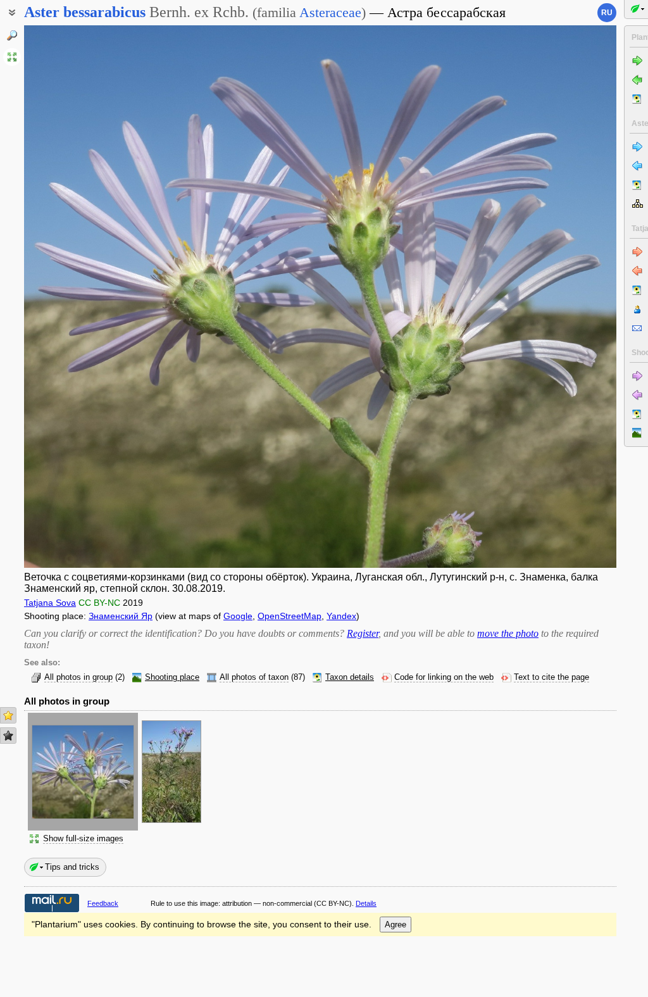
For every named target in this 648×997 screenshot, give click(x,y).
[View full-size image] (12, 57)
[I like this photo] (8, 715)
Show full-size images (83, 838)
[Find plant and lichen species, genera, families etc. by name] (12, 35)
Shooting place (172, 677)
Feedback (102, 903)
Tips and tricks (72, 867)
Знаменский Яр (121, 616)
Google (237, 616)
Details (366, 903)
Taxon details (349, 677)
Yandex (341, 616)
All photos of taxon (254, 677)
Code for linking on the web (444, 677)
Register (362, 633)
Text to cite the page (551, 677)
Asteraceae (330, 12)
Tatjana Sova (50, 603)
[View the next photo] (554, 296)
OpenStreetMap (289, 616)
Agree (395, 924)
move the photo (508, 633)
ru (607, 12)
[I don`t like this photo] (8, 735)
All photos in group (78, 677)
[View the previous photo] (86, 296)
